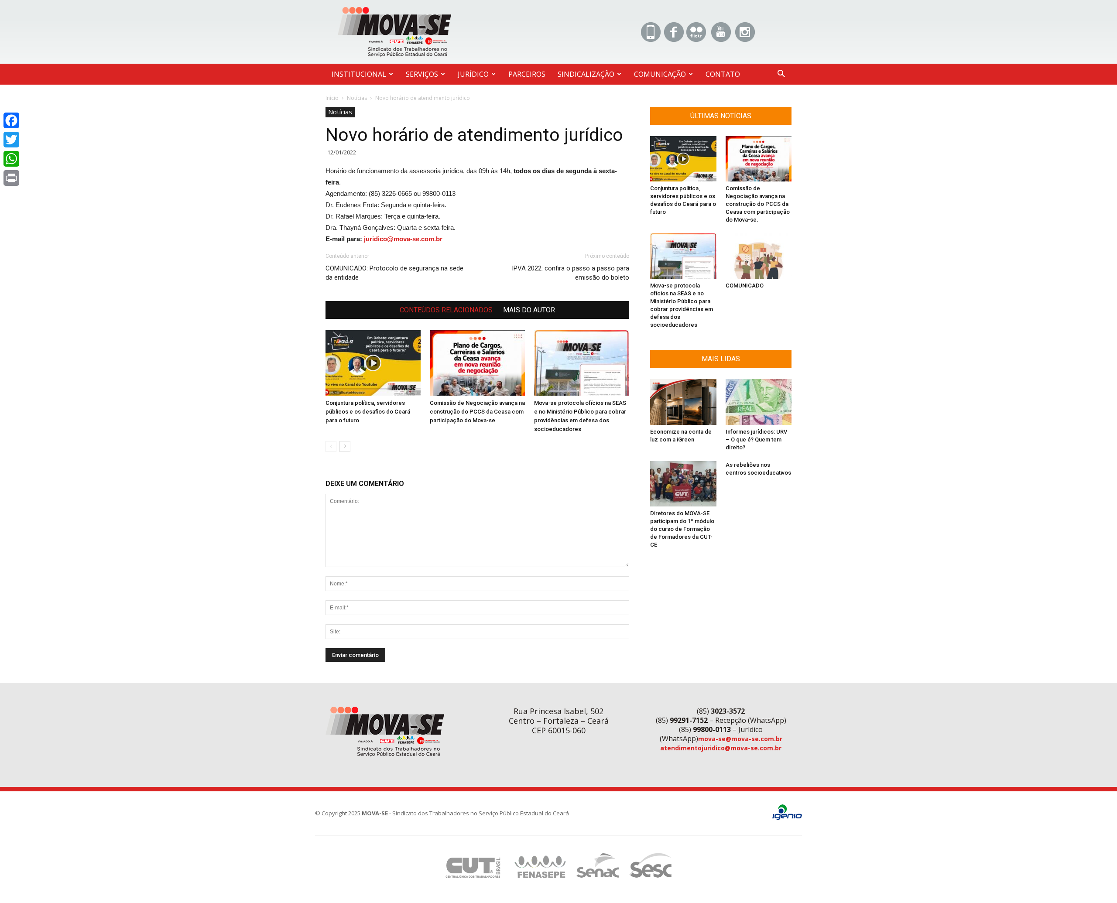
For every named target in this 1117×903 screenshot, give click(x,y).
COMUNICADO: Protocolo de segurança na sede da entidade (394, 272)
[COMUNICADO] (759, 256)
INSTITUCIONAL (359, 74)
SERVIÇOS (422, 74)
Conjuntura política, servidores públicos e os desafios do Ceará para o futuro (368, 412)
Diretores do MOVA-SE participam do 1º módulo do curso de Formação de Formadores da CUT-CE (682, 529)
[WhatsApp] (11, 158)
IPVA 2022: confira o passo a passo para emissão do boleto (570, 272)
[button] (781, 75)
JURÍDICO (473, 74)
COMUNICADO (745, 285)
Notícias (357, 98)
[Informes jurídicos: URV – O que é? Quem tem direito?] (759, 401)
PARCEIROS (526, 74)
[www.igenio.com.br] (787, 818)
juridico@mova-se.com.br (403, 239)
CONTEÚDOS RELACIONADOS (446, 310)
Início (332, 98)
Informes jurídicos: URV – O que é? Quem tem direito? (756, 439)
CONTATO (723, 74)
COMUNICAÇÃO (660, 74)
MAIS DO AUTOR (529, 310)
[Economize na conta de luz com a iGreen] (683, 401)
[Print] (11, 178)
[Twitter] (11, 139)
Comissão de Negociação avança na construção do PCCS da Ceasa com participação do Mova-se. (477, 412)
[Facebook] (11, 120)
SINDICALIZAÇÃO (586, 74)
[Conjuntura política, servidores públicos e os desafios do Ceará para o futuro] (373, 363)
